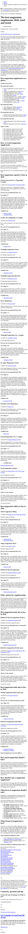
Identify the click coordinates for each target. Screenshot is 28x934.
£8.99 (23, 98)
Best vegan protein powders (7, 852)
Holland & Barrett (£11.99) (14, 620)
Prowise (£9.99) (11, 184)
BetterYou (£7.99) (20, 650)
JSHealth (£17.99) (8, 842)
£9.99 (5, 90)
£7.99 (23, 116)
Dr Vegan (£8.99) (12, 365)
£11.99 (25, 114)
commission (6, 9)
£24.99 (14, 95)
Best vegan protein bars (6, 855)
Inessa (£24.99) (11, 303)
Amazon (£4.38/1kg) (13, 695)
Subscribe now (4, 927)
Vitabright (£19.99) (12, 252)
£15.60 (17, 108)
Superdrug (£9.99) (20, 184)
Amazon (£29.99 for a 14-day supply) (12, 839)
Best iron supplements (6, 861)
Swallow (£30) (11, 220)
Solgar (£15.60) (11, 546)
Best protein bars (5, 853)
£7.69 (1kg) (23, 124)
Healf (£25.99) (11, 471)
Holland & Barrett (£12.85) (14, 572)
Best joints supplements (6, 872)
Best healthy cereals (5, 860)
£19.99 (19, 92)
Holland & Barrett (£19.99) (14, 439)
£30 (22, 91)
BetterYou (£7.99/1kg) (9, 750)
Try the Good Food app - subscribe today (10, 34)
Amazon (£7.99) (12, 514)
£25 (18, 99)
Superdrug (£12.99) (5, 652)
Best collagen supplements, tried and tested (11, 849)
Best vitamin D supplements (7, 863)
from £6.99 (19, 107)
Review (5, 3)
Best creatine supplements (7, 870)
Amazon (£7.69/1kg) (13, 724)
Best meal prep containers (7, 857)
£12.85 (20, 109)
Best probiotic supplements (7, 867)
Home (5, 1)
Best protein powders (6, 851)
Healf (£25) (10, 406)
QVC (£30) (18, 471)
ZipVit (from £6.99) (21, 514)
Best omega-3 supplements (7, 864)
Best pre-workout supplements (8, 868)
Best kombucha (4, 856)
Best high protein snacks (6, 859)
